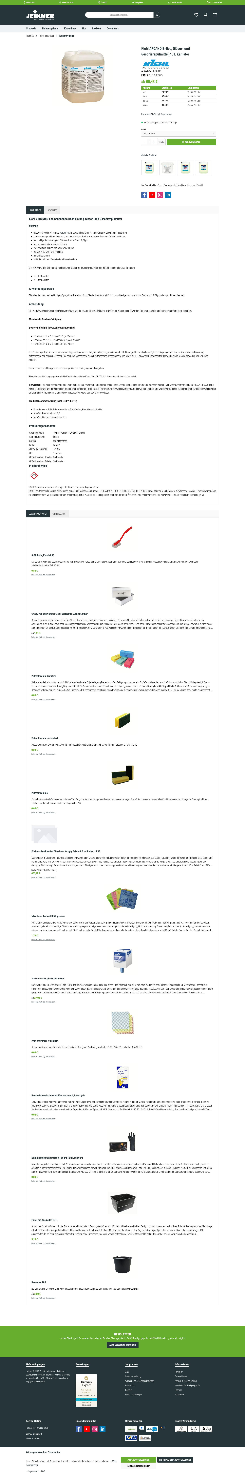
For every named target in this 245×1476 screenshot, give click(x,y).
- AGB (42, 1471)
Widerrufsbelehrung (133, 1376)
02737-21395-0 (215, 2)
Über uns (178, 1390)
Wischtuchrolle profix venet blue (47, 978)
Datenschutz (130, 1385)
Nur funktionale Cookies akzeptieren (175, 1459)
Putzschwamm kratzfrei (43, 676)
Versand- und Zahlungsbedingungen (139, 1381)
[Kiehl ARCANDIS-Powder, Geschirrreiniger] (167, 167)
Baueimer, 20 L (38, 1282)
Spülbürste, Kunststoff (42, 555)
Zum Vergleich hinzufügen (151, 185)
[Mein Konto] (206, 15)
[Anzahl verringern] (144, 142)
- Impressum (33, 1471)
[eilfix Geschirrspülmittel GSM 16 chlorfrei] (185, 167)
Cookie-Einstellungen (133, 1394)
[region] (82, 76)
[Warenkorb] (215, 15)
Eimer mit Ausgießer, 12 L (44, 1220)
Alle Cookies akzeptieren (138, 1459)
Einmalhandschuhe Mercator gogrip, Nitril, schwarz (57, 1157)
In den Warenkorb (191, 142)
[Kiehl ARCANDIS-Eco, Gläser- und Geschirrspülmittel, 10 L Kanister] (82, 76)
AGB (127, 1372)
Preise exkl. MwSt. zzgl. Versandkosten (156, 114)
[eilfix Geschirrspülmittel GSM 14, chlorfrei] (203, 167)
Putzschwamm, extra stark (44, 738)
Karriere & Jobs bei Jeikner (186, 1381)
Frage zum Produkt (195, 185)
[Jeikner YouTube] (153, 195)
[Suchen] (156, 15)
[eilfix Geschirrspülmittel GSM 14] (149, 167)
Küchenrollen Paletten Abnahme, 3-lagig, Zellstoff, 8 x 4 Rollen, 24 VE (65, 851)
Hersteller (178, 1372)
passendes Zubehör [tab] (38, 513)
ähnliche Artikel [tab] (59, 513)
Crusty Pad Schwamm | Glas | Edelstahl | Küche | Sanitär (59, 613)
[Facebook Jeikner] (145, 195)
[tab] (35, 210)
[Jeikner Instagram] (161, 195)
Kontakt (128, 1390)
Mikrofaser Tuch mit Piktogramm (48, 916)
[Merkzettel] (196, 15)
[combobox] (119, 15)
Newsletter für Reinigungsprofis (187, 1385)
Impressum (179, 1394)
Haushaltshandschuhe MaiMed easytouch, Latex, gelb (58, 1095)
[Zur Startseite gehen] (40, 14)
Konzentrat (64, 232)
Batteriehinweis (181, 1376)
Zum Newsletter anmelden (122, 1344)
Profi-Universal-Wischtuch (44, 1040)
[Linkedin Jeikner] (169, 195)
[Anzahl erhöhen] (154, 142)
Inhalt (143, 129)
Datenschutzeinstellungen (138, 1465)
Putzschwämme (39, 793)
